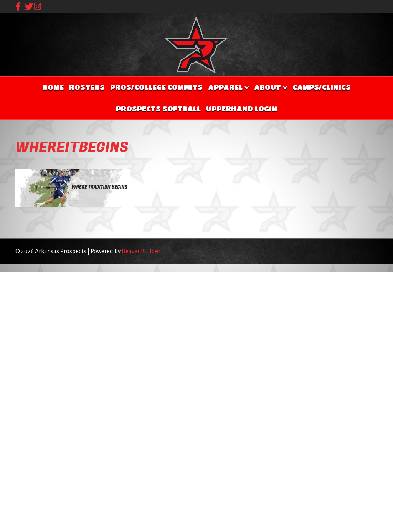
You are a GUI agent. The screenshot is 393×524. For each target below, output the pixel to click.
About (267, 87)
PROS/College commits (156, 87)
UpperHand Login (241, 108)
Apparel (225, 87)
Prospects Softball (158, 108)
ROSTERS (87, 87)
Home (53, 87)
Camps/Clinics (321, 87)
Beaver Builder (141, 251)
